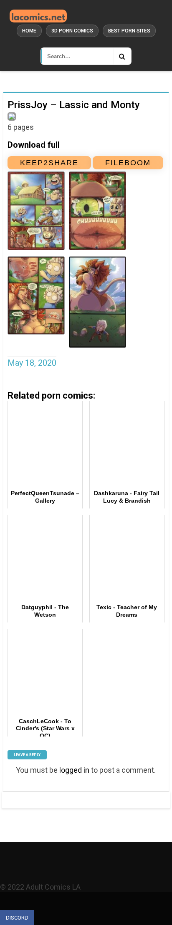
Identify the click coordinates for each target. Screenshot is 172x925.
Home (29, 31)
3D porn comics (72, 31)
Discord (17, 918)
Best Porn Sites (129, 31)
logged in (74, 770)
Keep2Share (49, 163)
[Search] (122, 56)
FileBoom (128, 163)
